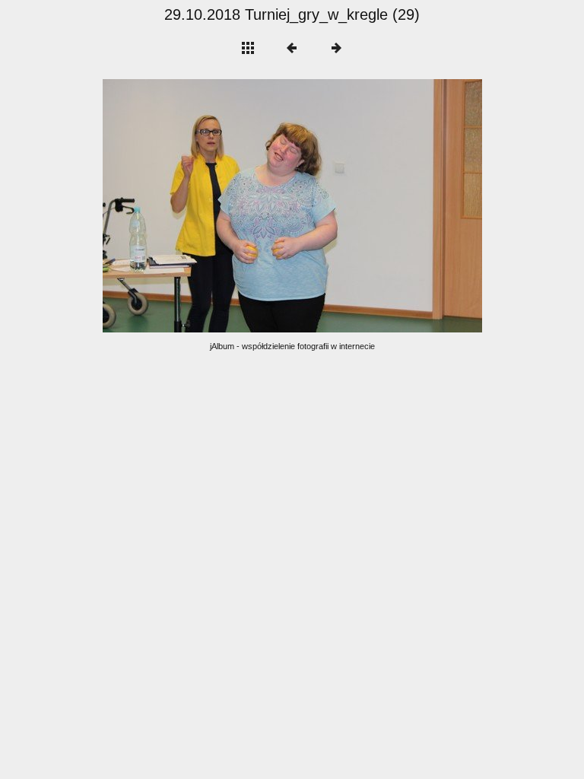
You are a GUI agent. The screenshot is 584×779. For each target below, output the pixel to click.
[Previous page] (179, 205)
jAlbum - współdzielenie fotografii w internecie (292, 346)
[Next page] (367, 205)
